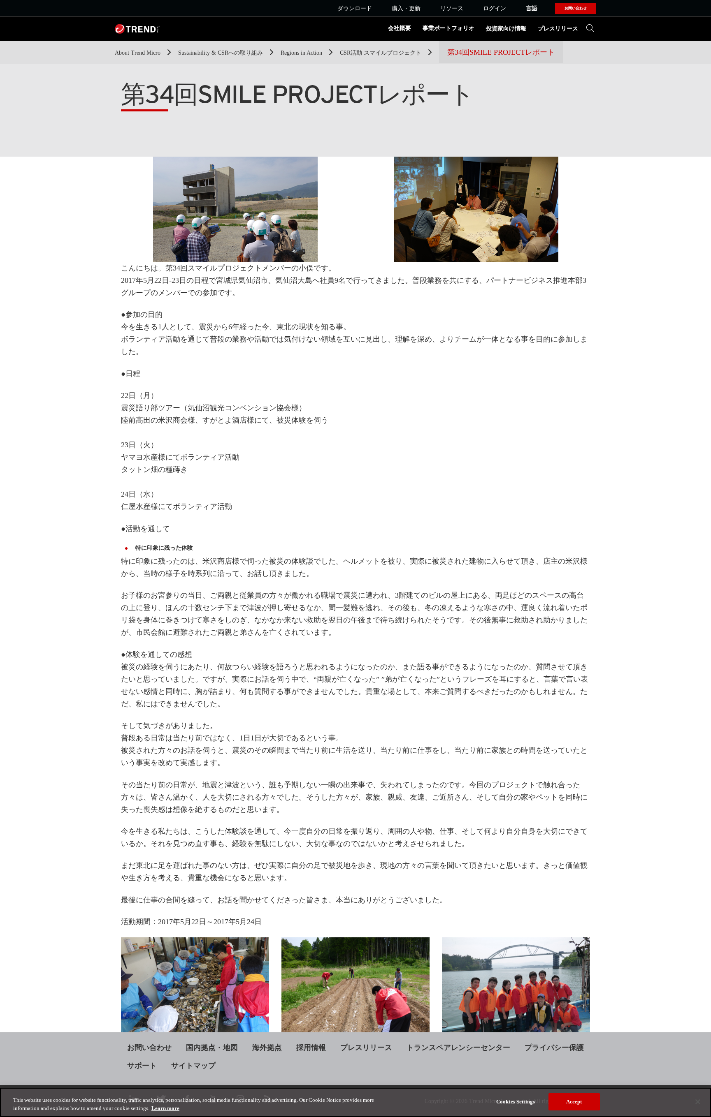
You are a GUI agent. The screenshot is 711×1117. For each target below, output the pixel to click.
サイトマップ (193, 1065)
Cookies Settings (515, 1101)
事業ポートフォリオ (448, 28)
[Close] (698, 1102)
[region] (355, 1102)
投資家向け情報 (506, 28)
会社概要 (399, 28)
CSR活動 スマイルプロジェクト (381, 53)
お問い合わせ (149, 1047)
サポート (142, 1065)
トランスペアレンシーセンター (458, 1047)
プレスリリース (558, 28)
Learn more (165, 1108)
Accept (574, 1101)
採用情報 (311, 1047)
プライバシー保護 (554, 1047)
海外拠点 (267, 1047)
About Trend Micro (138, 53)
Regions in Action (302, 53)
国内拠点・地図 (212, 1047)
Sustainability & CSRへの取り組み (221, 53)
